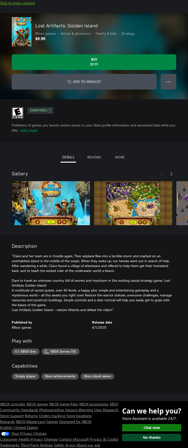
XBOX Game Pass (63, 403)
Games (52, 421)
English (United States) (19, 427)
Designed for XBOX (75, 421)
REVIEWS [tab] (94, 157)
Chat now (152, 427)
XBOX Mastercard (30, 421)
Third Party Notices (37, 445)
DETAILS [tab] (68, 157)
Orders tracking (52, 415)
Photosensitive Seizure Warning (66, 409)
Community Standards (19, 409)
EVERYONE (38, 110)
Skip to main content (17, 2)
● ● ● (168, 81)
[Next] (171, 173)
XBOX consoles (12, 403)
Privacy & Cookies (105, 439)
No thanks (152, 437)
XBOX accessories (94, 403)
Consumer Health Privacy (21, 439)
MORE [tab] (120, 157)
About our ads (88, 445)
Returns (31, 415)
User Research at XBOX (114, 409)
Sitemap (51, 439)
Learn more (28, 130)
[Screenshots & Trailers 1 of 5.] (51, 203)
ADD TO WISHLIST (87, 81)
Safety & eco (64, 445)
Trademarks (10, 445)
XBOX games (37, 403)
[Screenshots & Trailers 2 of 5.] (133, 203)
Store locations (79, 415)
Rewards (7, 421)
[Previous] (161, 173)
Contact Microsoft (74, 439)
